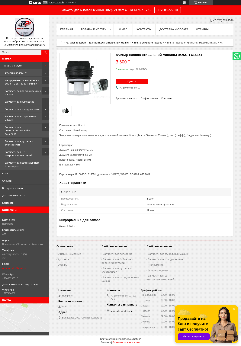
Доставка (63, 259)
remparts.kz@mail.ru (14, 268)
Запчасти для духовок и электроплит (19, 142)
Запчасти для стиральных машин (20, 118)
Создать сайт (57, 2)
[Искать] (45, 52)
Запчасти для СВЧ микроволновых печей (18, 153)
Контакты (8, 202)
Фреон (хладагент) (16, 73)
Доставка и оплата (13, 195)
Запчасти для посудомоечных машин (23, 92)
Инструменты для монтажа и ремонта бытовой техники (22, 81)
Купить (131, 81)
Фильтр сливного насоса (147, 42)
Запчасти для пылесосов (19, 101)
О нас (5, 173)
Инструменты (156, 264)
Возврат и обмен (12, 188)
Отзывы (7, 180)
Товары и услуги (12, 65)
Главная (66, 29)
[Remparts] (24, 27)
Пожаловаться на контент (126, 342)
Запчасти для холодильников (22, 109)
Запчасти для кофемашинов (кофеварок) (22, 164)
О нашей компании (69, 253)
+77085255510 (167, 10)
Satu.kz (137, 339)
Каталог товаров (76, 42)
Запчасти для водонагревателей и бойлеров (17, 130)
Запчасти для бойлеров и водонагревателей (117, 261)
